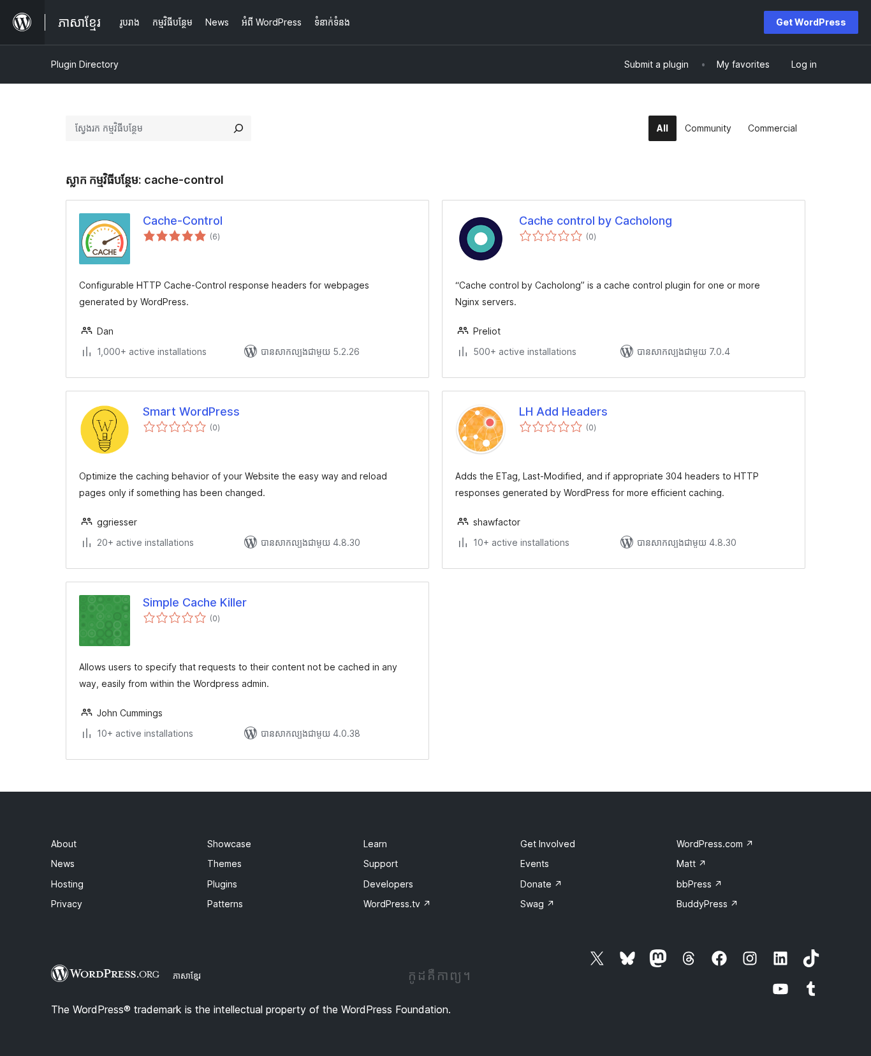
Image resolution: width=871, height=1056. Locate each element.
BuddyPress (707, 903)
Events (534, 863)
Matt (691, 863)
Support (380, 863)
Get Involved (547, 843)
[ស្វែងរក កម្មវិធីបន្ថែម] (238, 128)
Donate (541, 884)
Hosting (67, 884)
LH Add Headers (563, 411)
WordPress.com (715, 843)
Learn (375, 843)
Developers (388, 884)
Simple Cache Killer (195, 602)
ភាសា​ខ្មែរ (187, 975)
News (63, 863)
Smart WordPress (191, 411)
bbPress (699, 884)
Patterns (225, 903)
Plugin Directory (85, 64)
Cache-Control (183, 220)
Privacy (66, 903)
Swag (537, 903)
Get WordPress (811, 22)
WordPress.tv (397, 903)
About (64, 843)
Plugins (222, 884)
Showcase (229, 843)
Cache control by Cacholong (595, 220)
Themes (224, 863)
